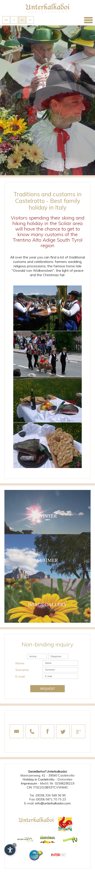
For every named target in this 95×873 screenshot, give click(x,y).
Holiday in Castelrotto (39, 779)
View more (47, 512)
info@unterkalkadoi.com (53, 803)
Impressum (29, 783)
